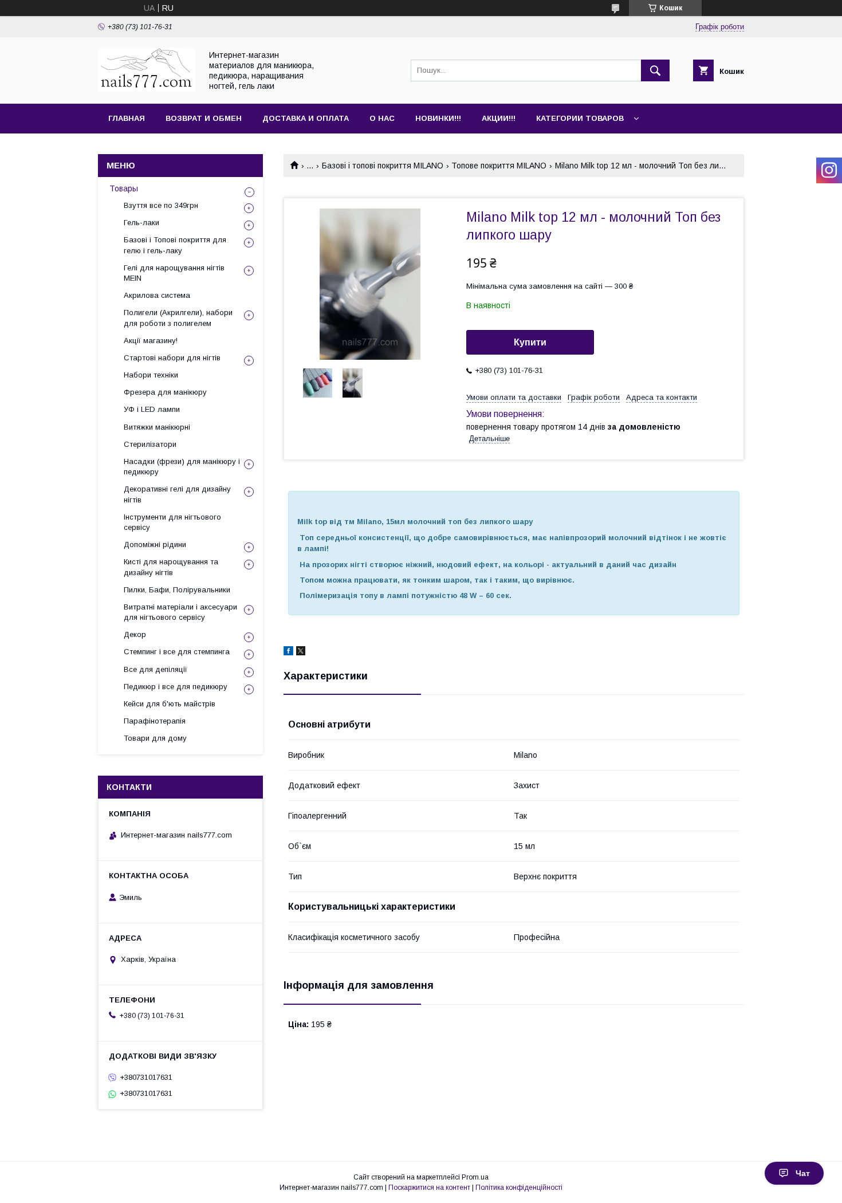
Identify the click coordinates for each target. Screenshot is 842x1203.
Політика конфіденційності (518, 1188)
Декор (135, 634)
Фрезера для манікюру (165, 392)
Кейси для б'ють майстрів (169, 703)
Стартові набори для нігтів (172, 357)
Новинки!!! (438, 118)
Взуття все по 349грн (161, 205)
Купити (530, 342)
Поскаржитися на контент (429, 1188)
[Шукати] (655, 70)
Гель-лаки (141, 222)
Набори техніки (151, 375)
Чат (803, 1173)
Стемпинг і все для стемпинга (177, 651)
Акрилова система (157, 295)
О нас (382, 118)
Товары (123, 188)
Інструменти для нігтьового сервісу (172, 522)
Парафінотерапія (155, 721)
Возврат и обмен (204, 118)
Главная (126, 118)
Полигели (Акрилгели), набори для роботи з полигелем (178, 317)
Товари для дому (155, 738)
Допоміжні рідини (155, 544)
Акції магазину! (151, 340)
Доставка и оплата (305, 118)
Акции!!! (499, 118)
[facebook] (288, 652)
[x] (300, 652)
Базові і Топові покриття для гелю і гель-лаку (175, 244)
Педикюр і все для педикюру (175, 686)
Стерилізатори (150, 444)
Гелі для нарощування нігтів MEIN (174, 273)
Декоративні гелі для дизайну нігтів (177, 494)
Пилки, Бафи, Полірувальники (177, 589)
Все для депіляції (155, 669)
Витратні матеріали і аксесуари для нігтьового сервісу (180, 612)
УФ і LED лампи (152, 409)
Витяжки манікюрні (157, 427)
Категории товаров (580, 118)
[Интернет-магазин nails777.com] (146, 88)
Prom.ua (475, 1177)
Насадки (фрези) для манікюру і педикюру (182, 466)
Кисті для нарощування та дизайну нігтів (171, 566)
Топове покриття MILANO (498, 165)
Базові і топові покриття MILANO (382, 165)
